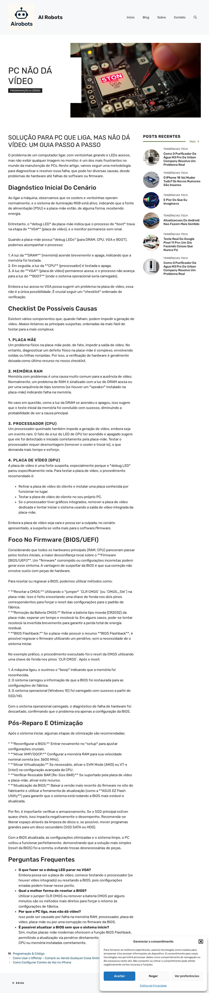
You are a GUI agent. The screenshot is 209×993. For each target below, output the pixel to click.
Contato (180, 17)
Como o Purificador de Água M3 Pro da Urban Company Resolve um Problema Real (179, 159)
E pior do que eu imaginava (175, 201)
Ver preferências (187, 976)
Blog (146, 17)
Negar (153, 976)
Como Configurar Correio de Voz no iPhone (42, 962)
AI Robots (50, 17)
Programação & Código (25, 90)
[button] (201, 941)
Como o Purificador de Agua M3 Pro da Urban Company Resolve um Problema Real (179, 268)
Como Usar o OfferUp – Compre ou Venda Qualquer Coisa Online (57, 958)
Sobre (161, 17)
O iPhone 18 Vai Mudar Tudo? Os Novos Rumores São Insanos (181, 181)
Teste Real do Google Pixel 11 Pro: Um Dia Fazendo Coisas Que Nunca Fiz (179, 244)
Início (131, 17)
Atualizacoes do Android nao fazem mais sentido (181, 222)
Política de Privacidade (153, 985)
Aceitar (119, 976)
